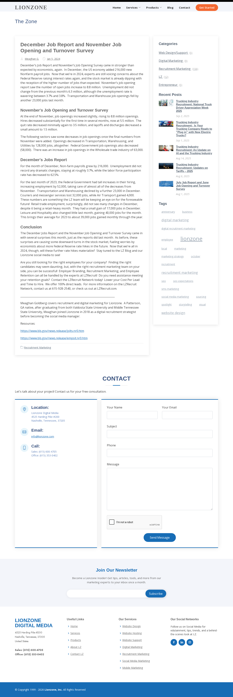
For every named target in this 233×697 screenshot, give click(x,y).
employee (167, 239)
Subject (112, 426)
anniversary (168, 211)
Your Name (114, 407)
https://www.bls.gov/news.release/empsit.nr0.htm (54, 338)
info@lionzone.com (42, 436)
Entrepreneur (170, 85)
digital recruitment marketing (178, 228)
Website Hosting (132, 633)
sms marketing (170, 289)
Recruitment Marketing (37, 347)
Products (75, 640)
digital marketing (175, 220)
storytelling (185, 304)
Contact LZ (77, 654)
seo (163, 281)
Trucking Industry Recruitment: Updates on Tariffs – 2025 (192, 168)
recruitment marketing (179, 272)
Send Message (160, 538)
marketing (180, 248)
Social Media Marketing (136, 661)
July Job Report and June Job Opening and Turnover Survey (193, 185)
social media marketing (175, 296)
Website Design (131, 626)
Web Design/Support (175, 53)
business (187, 211)
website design (173, 313)
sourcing (201, 296)
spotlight (166, 304)
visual (202, 304)
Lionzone (31, 7)
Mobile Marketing (132, 668)
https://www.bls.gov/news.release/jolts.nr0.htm (52, 331)
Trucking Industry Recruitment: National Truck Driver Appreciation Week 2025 (194, 106)
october (195, 256)
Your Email (169, 407)
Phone (111, 445)
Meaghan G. (32, 59)
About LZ (75, 647)
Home (117, 7)
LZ (163, 77)
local (164, 248)
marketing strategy (172, 256)
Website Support (132, 640)
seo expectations (183, 281)
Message (113, 464)
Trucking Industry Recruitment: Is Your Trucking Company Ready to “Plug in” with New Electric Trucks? (194, 129)
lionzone (191, 238)
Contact (184, 7)
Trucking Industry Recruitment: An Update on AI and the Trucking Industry (194, 150)
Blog (170, 7)
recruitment (168, 264)
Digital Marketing (173, 61)
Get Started (206, 7)
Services (75, 633)
